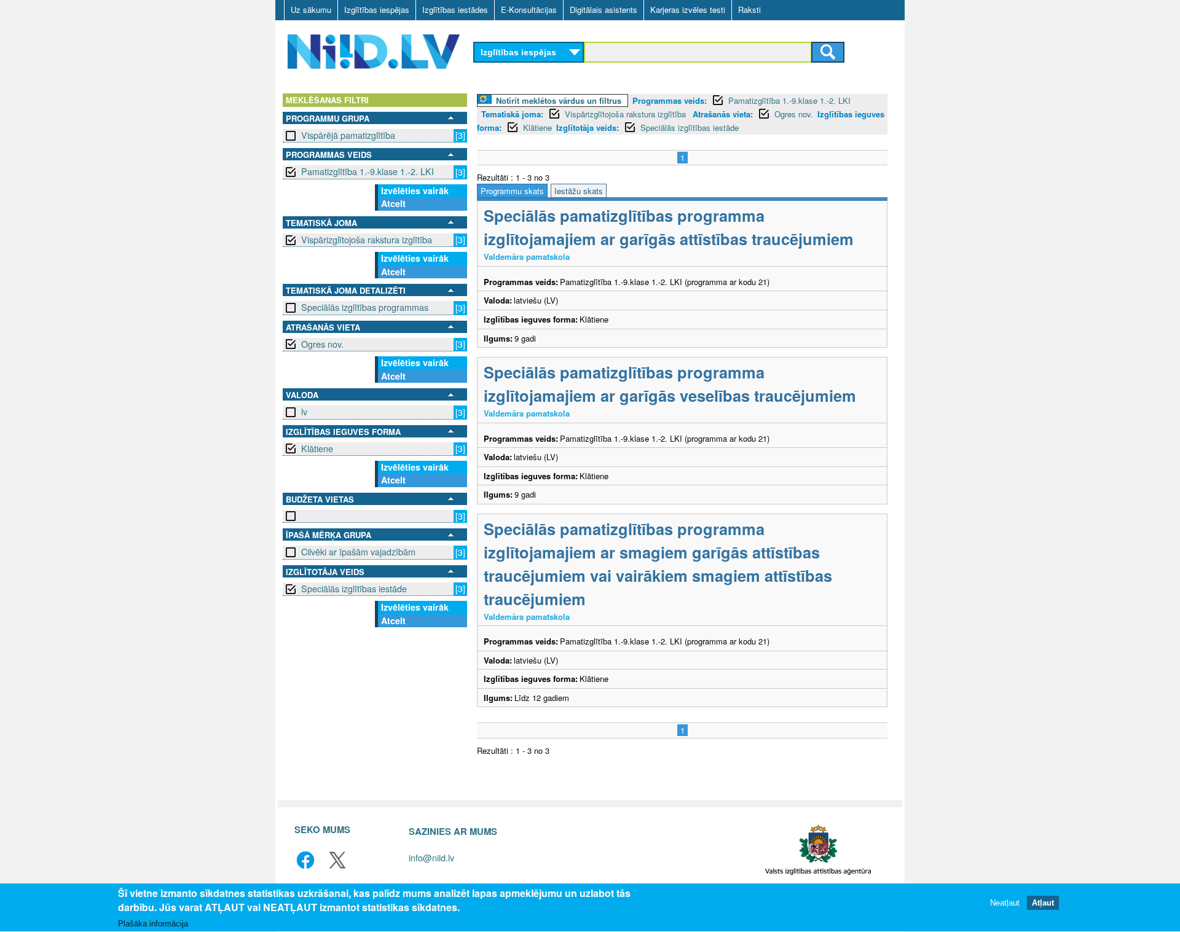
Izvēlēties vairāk (415, 190)
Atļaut (1043, 902)
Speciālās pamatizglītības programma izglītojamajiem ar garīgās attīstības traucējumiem (669, 227)
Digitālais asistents (603, 9)
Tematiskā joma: (512, 114)
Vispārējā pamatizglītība (348, 135)
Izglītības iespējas (376, 9)
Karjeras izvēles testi (687, 9)
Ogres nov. (322, 344)
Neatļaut (1005, 902)
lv (304, 411)
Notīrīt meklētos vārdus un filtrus (558, 100)
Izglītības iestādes (455, 9)
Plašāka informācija (153, 923)
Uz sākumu (311, 9)
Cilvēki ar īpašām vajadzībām (358, 552)
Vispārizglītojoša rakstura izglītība (366, 239)
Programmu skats (512, 191)
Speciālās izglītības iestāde (354, 588)
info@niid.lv (431, 857)
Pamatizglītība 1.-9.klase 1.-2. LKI (367, 171)
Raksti (749, 9)
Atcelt (393, 203)
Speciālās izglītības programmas (364, 307)
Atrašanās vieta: (723, 114)
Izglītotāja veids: (587, 127)
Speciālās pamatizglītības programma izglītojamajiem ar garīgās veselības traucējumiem (670, 384)
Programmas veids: (669, 100)
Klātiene (317, 448)
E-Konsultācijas (529, 9)
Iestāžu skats (578, 191)
